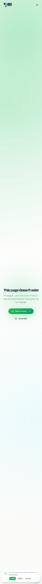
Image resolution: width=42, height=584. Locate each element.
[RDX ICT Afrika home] (12, 5)
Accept (12, 578)
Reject (20, 578)
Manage (28, 578)
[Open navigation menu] (37, 5)
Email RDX (23, 319)
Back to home (21, 311)
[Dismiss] (37, 572)
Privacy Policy (13, 574)
